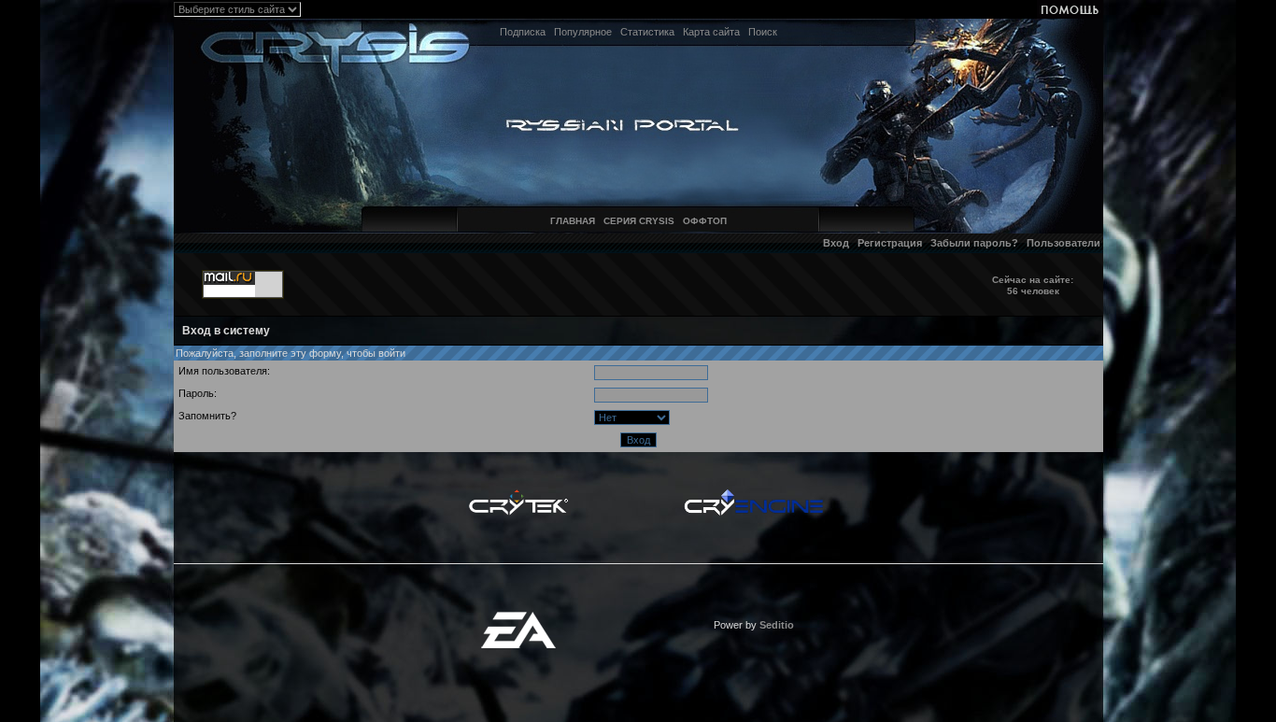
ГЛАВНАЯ (572, 221)
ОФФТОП (705, 221)
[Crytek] (518, 494)
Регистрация (890, 242)
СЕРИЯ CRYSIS (638, 221)
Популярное (583, 31)
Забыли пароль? (974, 242)
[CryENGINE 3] (753, 494)
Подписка (523, 31)
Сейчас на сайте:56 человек (1032, 285)
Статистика (647, 31)
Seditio (776, 624)
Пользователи (1063, 242)
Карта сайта (711, 31)
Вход (836, 242)
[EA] (518, 617)
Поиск (762, 31)
